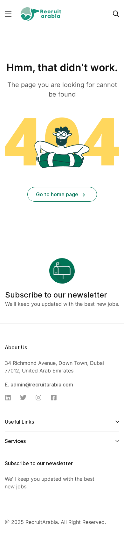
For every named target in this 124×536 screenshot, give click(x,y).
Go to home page (57, 194)
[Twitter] (25, 397)
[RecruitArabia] (40, 13)
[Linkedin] (9, 397)
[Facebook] (55, 397)
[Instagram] (40, 397)
